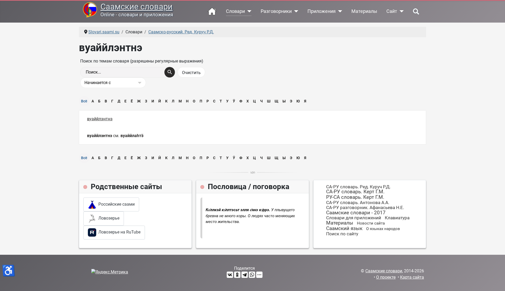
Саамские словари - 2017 (356, 213)
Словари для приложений (353, 217)
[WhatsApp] (252, 275)
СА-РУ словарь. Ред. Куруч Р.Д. (358, 186)
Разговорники (276, 11)
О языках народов (383, 228)
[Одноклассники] (237, 275)
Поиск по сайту (342, 233)
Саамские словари (136, 6)
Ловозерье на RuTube (118, 232)
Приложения (321, 11)
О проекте (386, 277)
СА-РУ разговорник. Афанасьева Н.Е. (365, 207)
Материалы (364, 11)
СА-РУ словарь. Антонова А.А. (357, 202)
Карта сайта (412, 277)
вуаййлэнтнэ (100, 118)
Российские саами (115, 204)
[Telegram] (244, 275)
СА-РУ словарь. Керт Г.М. (355, 192)
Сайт (391, 11)
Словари (235, 11)
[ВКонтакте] (230, 275)
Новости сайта (371, 223)
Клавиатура (397, 217)
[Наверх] (496, 281)
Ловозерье (107, 218)
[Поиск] (169, 72)
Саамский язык (344, 228)
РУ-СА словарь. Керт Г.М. (355, 197)
